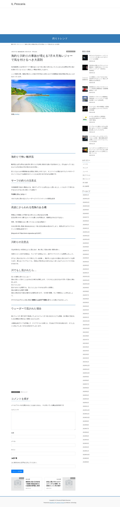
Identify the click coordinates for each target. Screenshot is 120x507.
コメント (15, 409)
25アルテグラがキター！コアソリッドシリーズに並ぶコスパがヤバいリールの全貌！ (98, 57)
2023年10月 (86, 239)
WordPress (52, 502)
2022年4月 (86, 306)
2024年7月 (86, 217)
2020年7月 (86, 384)
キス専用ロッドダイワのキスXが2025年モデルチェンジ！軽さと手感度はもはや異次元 (98, 78)
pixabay (16, 114)
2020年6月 (86, 387)
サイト (13, 450)
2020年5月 (86, 391)
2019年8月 (86, 425)
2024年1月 (86, 228)
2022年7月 (86, 295)
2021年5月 (86, 347)
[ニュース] (17, 481)
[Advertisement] (60, 21)
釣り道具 (85, 182)
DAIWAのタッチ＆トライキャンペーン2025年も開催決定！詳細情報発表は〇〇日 (98, 88)
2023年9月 (86, 243)
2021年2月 (86, 358)
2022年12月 (86, 276)
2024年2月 (86, 224)
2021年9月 (86, 332)
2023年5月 (86, 258)
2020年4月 (86, 395)
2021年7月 (86, 339)
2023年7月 (86, 250)
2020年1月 (86, 406)
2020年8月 (86, 380)
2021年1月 (86, 361)
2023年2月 (86, 269)
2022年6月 (86, 298)
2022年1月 (86, 317)
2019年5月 (86, 436)
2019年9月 (86, 421)
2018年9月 (86, 458)
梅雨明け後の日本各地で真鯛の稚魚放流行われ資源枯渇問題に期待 (33, 483)
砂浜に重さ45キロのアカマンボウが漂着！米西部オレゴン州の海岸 (53, 483)
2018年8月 (86, 462)
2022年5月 (86, 302)
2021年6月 (86, 343)
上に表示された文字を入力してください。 (24, 462)
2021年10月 (86, 328)
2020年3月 (86, 399)
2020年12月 (86, 365)
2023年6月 (86, 254)
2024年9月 (86, 209)
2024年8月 (86, 213)
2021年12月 (86, 321)
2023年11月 (86, 235)
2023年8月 (86, 247)
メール (13, 441)
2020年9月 (86, 376)
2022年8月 (86, 291)
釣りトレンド (70, 51)
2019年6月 (86, 432)
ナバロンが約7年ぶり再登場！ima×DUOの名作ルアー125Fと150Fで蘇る (97, 118)
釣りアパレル (86, 175)
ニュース (85, 171)
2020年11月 (86, 369)
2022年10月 (86, 284)
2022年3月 (86, 310)
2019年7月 (86, 428)
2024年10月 (86, 206)
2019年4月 (86, 439)
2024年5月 (86, 221)
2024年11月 (86, 202)
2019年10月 (86, 417)
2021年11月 (86, 324)
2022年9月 (86, 287)
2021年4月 (86, 350)
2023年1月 (86, 273)
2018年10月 (86, 454)
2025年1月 (86, 195)
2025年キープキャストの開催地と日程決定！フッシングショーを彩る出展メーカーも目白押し (98, 98)
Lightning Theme (60, 502)
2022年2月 (86, 313)
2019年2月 (86, 447)
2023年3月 (86, 265)
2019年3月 (86, 443)
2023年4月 (86, 261)
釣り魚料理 (86, 186)
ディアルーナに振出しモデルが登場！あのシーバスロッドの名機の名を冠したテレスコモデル (98, 128)
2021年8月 (86, 336)
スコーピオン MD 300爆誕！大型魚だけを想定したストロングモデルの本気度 (99, 108)
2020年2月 (86, 402)
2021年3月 (86, 354)
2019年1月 (86, 451)
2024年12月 (86, 198)
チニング (85, 167)
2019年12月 (86, 410)
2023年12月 (86, 232)
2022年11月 (86, 280)
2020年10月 (86, 373)
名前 (12, 433)
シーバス (85, 164)
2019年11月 (86, 413)
